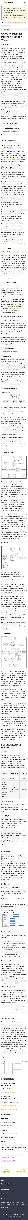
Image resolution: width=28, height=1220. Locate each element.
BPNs (5, 819)
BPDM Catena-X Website (11, 160)
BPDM (7, 1155)
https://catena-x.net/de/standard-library (13, 244)
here (17, 1149)
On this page (6, 29)
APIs (2, 1057)
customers (23, 267)
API (10, 206)
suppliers (17, 267)
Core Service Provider (16, 1155)
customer (9, 67)
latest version (9, 18)
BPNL (6, 528)
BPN (21, 101)
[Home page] (2, 22)
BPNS (2, 619)
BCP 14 (11, 308)
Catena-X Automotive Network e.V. (11, 1202)
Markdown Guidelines (7, 1184)
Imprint (18, 1216)
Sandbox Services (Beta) (8, 1157)
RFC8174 (22, 308)
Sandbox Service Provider (8, 1160)
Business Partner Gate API (9, 1109)
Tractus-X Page (5, 1193)
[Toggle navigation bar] (2, 2)
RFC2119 (16, 308)
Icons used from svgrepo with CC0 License (13, 1204)
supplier (15, 67)
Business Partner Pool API (8, 1105)
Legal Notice (4, 1207)
